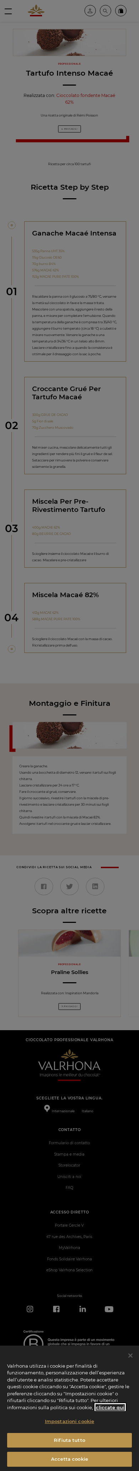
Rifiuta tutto (69, 1440)
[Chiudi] (130, 1355)
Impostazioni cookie (69, 1421)
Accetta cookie (69, 1459)
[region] (69, 1408)
